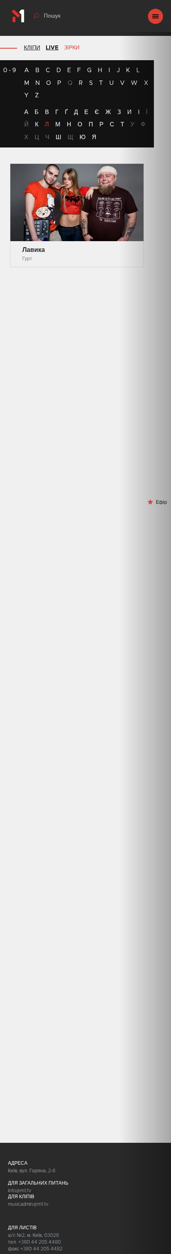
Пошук (52, 16)
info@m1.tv (19, 1190)
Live (52, 48)
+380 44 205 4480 (39, 1242)
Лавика (33, 250)
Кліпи (32, 48)
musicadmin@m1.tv (28, 1204)
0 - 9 (9, 70)
